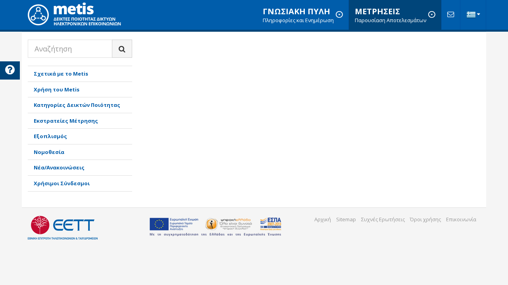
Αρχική (322, 219)
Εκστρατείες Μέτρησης (66, 120)
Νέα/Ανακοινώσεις (59, 167)
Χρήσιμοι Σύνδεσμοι (62, 183)
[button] (473, 15)
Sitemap (346, 219)
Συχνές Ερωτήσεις (383, 219)
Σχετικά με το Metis (61, 73)
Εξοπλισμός (50, 136)
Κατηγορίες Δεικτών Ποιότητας (77, 104)
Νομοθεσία (49, 152)
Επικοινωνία (461, 219)
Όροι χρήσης (425, 219)
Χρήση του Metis (56, 89)
